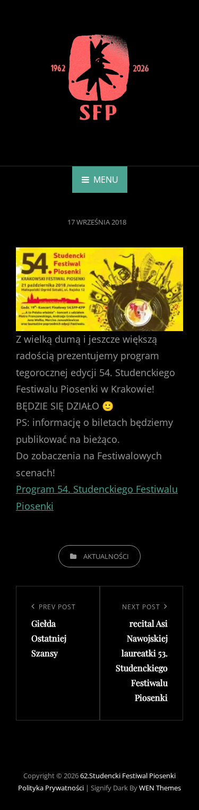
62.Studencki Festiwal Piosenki (128, 775)
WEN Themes (160, 788)
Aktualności (106, 556)
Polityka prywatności (51, 788)
